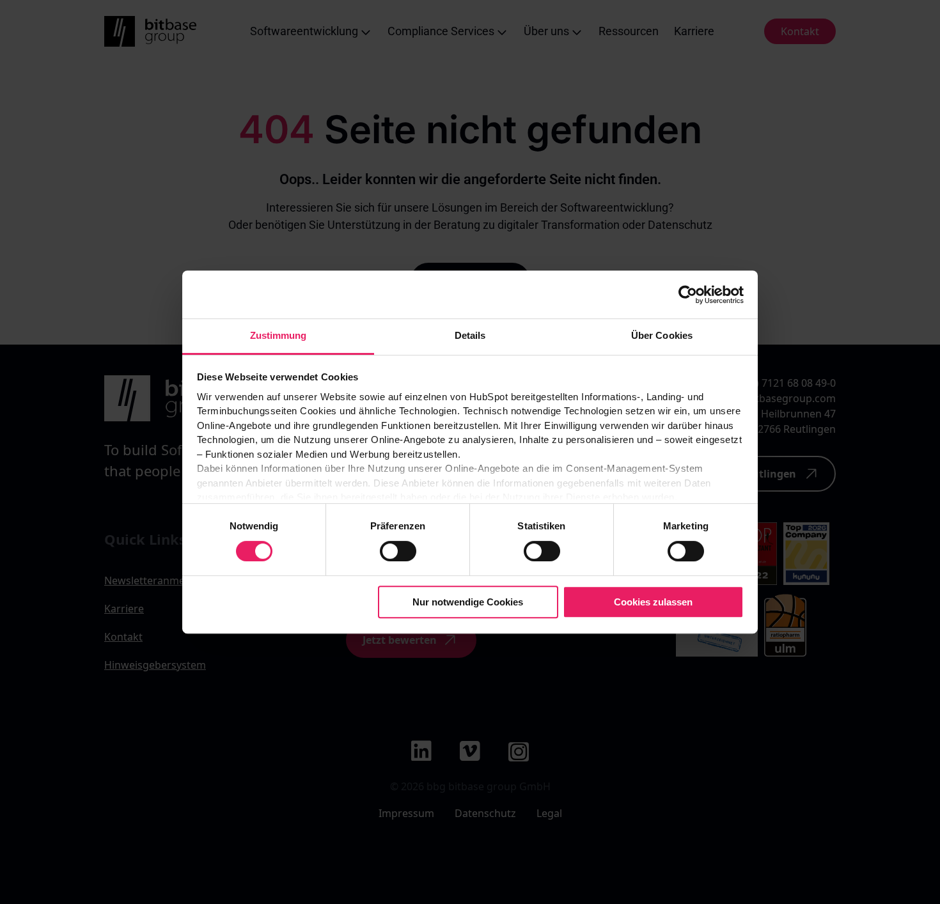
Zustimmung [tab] (278, 335)
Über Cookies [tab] (662, 335)
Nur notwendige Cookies (467, 601)
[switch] (398, 551)
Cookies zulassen (653, 601)
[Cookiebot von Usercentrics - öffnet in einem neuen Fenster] (688, 294)
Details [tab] (470, 335)
